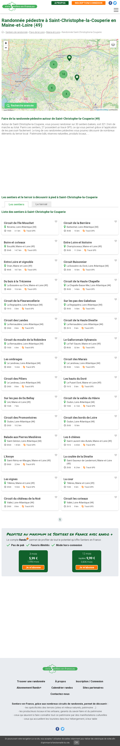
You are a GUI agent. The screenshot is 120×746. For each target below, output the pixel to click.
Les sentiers (16, 204)
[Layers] (113, 44)
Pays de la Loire (37, 32)
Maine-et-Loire (53, 32)
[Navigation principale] (116, 10)
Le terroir (42, 204)
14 (63, 74)
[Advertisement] (60, 160)
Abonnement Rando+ (29, 687)
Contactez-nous (60, 693)
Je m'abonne (33, 567)
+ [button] (6, 43)
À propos (60, 3)
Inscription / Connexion (89, 681)
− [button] (6, 48)
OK (76, 742)
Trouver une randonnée (31, 681)
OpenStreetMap (102, 109)
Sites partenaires (93, 687)
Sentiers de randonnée (17, 32)
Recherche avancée (22, 105)
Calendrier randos (62, 687)
